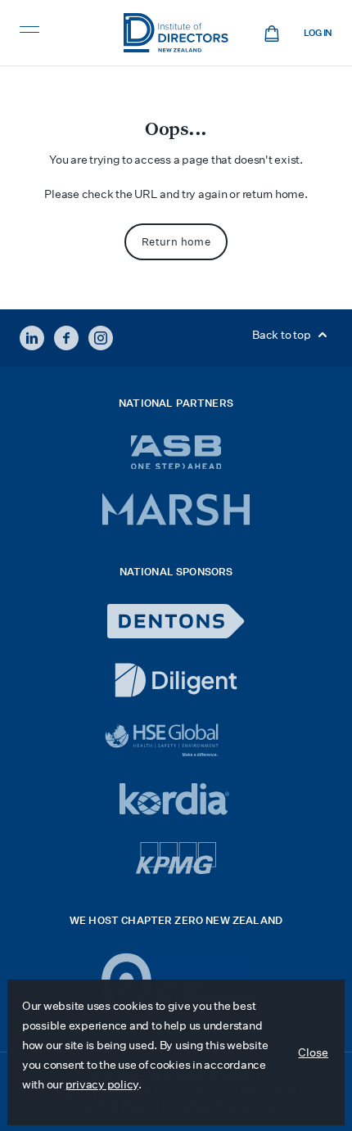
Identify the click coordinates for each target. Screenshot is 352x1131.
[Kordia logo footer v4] (176, 800)
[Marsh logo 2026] (176, 509)
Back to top (282, 334)
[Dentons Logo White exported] (176, 621)
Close (313, 1052)
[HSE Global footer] (176, 740)
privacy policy (101, 1084)
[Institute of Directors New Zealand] (176, 32)
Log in (318, 33)
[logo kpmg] (176, 858)
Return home (176, 242)
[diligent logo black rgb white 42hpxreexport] (176, 680)
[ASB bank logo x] (176, 452)
